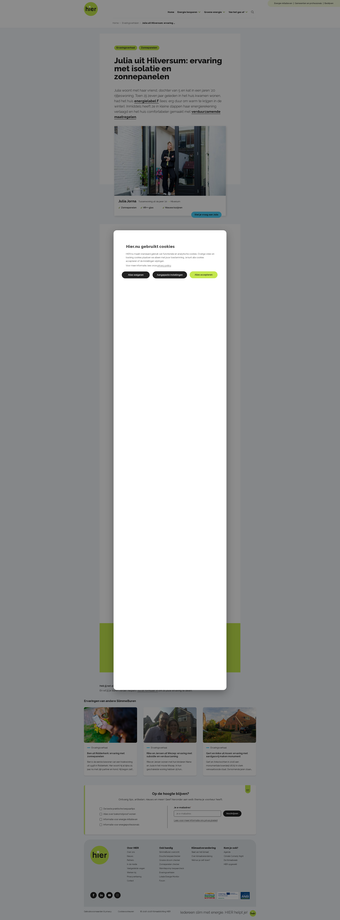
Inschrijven (232, 813)
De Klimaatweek (230, 860)
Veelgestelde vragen (136, 868)
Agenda (227, 852)
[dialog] (170, 460)
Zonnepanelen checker (169, 864)
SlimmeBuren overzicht (169, 852)
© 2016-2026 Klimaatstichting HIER (155, 911)
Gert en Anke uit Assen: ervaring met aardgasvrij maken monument (227, 755)
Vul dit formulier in (147, 690)
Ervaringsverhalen (166, 872)
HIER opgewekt (230, 864)
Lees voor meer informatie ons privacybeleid (196, 820)
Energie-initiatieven (283, 3)
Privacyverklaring (134, 877)
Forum (162, 881)
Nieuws (130, 856)
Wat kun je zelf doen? (201, 860)
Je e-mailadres (182, 807)
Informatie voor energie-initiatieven (120, 819)
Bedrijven (329, 3)
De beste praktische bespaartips (119, 808)
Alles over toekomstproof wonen (119, 814)
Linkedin (101, 895)
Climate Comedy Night (233, 856)
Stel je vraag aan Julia (206, 214)
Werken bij (131, 872)
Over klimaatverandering (202, 856)
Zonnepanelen (149, 47)
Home (171, 12)
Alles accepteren (203, 274)
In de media (132, 864)
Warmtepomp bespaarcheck (171, 868)
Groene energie (213, 12)
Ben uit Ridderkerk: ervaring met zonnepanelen (106, 755)
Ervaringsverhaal (125, 47)
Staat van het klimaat (200, 852)
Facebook (93, 895)
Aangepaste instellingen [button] (170, 274)
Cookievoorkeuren (126, 911)
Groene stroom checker (169, 860)
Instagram (117, 895)
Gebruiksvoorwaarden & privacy (98, 911)
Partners (130, 860)
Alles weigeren (136, 274)
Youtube (109, 895)
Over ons (131, 852)
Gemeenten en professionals (308, 3)
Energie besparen (187, 12)
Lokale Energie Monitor (169, 877)
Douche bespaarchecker (169, 856)
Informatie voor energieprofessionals (121, 824)
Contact (130, 881)
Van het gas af (236, 12)
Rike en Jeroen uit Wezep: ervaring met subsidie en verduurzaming (169, 755)
